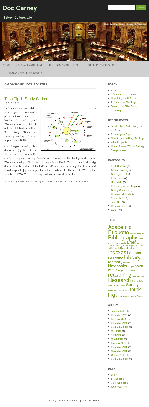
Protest (132, 270)
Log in (114, 374)
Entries (117, 378)
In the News (117, 178)
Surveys (133, 284)
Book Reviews (118, 166)
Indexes (117, 252)
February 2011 (118, 319)
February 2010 (118, 343)
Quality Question (120, 190)
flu (136, 245)
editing (125, 245)
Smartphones (119, 285)
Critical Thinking (119, 170)
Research (119, 279)
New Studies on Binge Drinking (127, 138)
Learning (115, 258)
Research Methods (121, 194)
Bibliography (122, 237)
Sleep (110, 285)
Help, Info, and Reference (65, 64)
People (131, 266)
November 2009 (119, 351)
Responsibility (137, 281)
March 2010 (117, 339)
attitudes (140, 233)
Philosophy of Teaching (101, 64)
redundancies (138, 275)
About (6, 64)
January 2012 (118, 311)
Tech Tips (68, 181)
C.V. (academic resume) (29, 64)
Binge (140, 238)
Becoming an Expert (121, 134)
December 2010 (119, 323)
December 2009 (119, 347)
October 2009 (118, 355)
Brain (131, 242)
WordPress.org (119, 386)
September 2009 (119, 359)
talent (119, 290)
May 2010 (116, 331)
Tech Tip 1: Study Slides (25, 98)
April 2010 (116, 335)
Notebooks (117, 265)
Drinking (118, 245)
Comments (119, 382)
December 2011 (119, 315)
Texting (126, 290)
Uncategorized (81, 181)
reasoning (119, 274)
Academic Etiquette (120, 229)
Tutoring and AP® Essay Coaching (23, 72)
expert (132, 245)
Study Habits (56, 181)
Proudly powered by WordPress (64, 400)
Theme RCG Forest (90, 400)
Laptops (134, 252)
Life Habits (116, 182)
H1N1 (140, 245)
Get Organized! (41, 181)
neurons (126, 262)
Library (132, 257)
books (123, 242)
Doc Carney (20, 7)
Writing (114, 210)
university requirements (126, 295)
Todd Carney (24, 181)
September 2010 (119, 327)
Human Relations (127, 248)
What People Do (119, 142)
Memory (115, 261)
